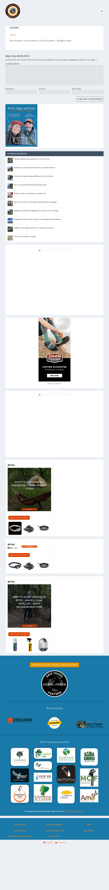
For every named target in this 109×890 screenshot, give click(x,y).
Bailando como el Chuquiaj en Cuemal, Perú (30, 193)
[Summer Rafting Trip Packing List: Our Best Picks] (10, 160)
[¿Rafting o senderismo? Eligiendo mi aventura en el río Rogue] (10, 212)
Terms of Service (54, 830)
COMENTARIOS (12, 64)
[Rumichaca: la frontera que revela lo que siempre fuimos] (10, 169)
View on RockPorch (19, 518)
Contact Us (20, 830)
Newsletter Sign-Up (20, 836)
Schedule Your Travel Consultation (54, 664)
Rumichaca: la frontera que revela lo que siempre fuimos (34, 168)
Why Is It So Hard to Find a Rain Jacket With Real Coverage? (35, 202)
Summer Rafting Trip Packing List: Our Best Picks (31, 159)
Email (42, 88)
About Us (20, 824)
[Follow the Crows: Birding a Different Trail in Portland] (10, 177)
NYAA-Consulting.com (74, 811)
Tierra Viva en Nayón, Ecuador (25, 236)
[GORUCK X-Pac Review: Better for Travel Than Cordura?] (10, 229)
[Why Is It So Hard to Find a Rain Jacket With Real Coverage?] (10, 203)
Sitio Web (76, 88)
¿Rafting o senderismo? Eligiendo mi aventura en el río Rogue (36, 211)
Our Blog (89, 830)
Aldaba (13, 34)
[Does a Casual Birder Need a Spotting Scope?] (10, 186)
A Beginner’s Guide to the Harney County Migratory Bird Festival (37, 219)
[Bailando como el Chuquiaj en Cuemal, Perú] (10, 194)
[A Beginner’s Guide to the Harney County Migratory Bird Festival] (10, 220)
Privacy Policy (55, 824)
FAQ (89, 824)
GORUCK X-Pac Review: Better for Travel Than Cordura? (34, 228)
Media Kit (54, 836)
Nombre (10, 88)
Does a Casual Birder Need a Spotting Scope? (30, 185)
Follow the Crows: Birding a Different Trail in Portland (33, 176)
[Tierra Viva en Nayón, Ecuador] (10, 238)
